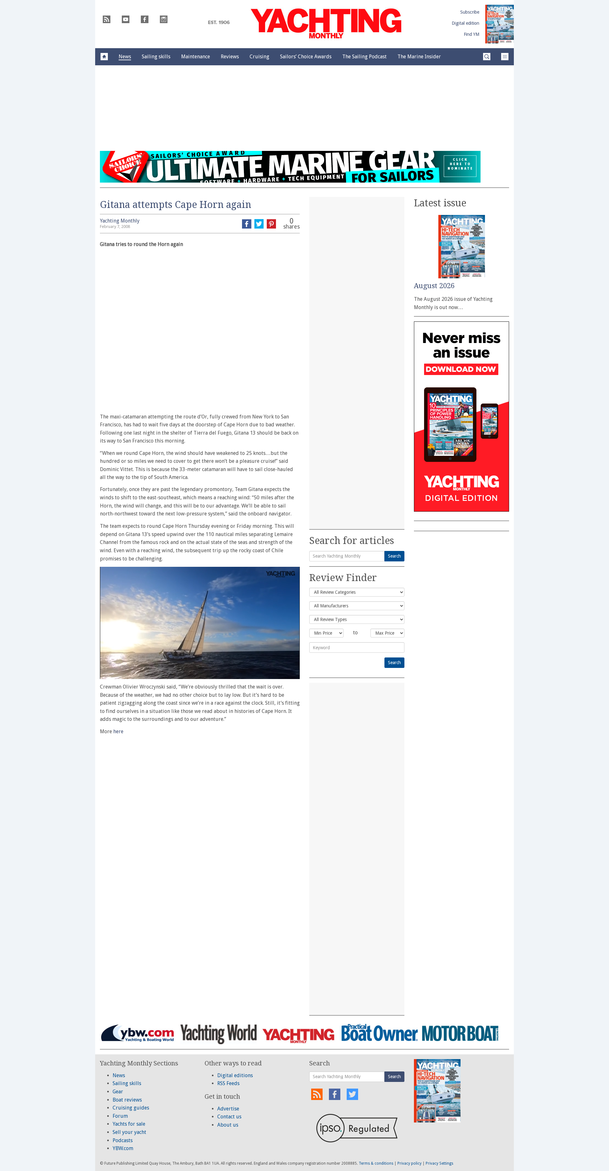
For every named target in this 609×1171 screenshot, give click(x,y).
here (118, 731)
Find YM (471, 34)
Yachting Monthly (120, 221)
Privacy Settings (439, 1163)
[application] (200, 623)
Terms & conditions (376, 1163)
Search (394, 556)
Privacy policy (409, 1163)
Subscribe (469, 12)
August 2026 (434, 286)
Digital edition (465, 23)
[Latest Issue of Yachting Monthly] (499, 24)
